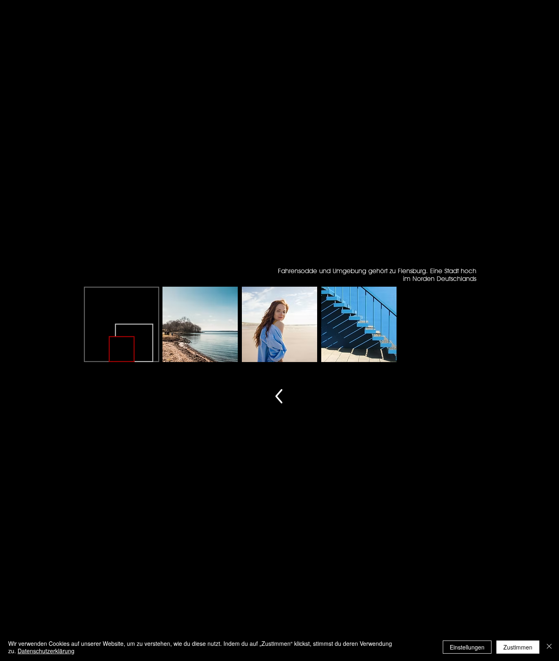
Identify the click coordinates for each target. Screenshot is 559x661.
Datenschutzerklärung (46, 651)
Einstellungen (467, 647)
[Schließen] (549, 647)
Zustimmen (517, 647)
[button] (200, 324)
